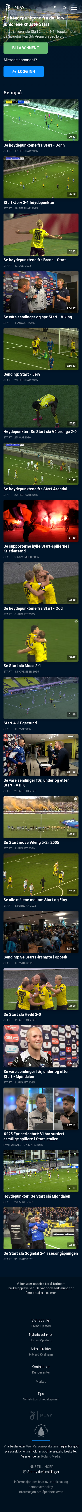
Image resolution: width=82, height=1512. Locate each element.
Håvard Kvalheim (41, 1354)
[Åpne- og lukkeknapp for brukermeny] (55, 7)
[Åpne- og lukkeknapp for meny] (74, 7)
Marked (41, 1382)
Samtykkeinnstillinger (43, 1472)
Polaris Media (50, 1456)
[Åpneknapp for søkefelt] (64, 7)
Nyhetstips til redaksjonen (41, 1399)
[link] (15, 7)
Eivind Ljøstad (41, 1326)
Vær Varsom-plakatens (42, 1446)
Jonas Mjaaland (41, 1340)
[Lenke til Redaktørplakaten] (41, 1430)
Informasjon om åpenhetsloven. (41, 1492)
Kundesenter (41, 1372)
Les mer (50, 1293)
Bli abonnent (25, 48)
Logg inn (26, 71)
